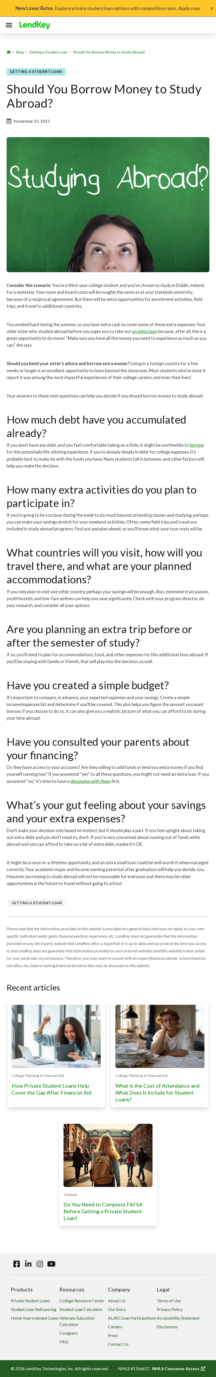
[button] (10, 25)
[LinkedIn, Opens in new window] (28, 1264)
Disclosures (167, 1326)
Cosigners (69, 1332)
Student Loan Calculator (81, 1309)
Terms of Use (169, 1300)
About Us (116, 1300)
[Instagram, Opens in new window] (40, 1264)
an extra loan (144, 331)
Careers (115, 1326)
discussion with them (90, 781)
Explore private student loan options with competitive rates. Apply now (108, 8)
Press (113, 1335)
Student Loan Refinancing (33, 1309)
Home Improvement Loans (35, 1317)
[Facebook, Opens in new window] (16, 1264)
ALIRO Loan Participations (132, 1317)
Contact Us (118, 1343)
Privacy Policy (170, 1309)
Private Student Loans (30, 1300)
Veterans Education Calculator (77, 1321)
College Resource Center (82, 1300)
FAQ (64, 1341)
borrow (197, 445)
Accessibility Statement (178, 1317)
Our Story (117, 1309)
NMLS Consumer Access (178, 1368)
